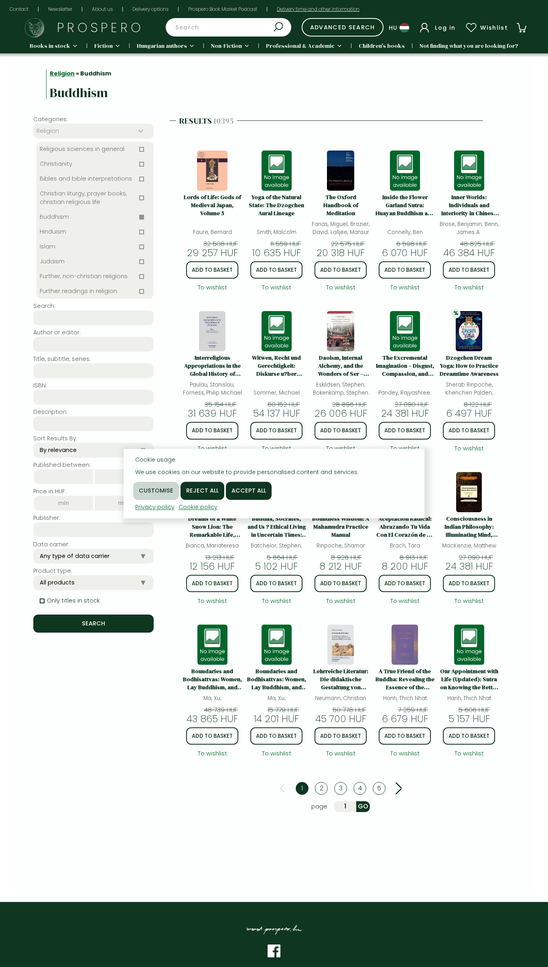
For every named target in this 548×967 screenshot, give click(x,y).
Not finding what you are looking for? (469, 46)
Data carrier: (51, 544)
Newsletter (60, 9)
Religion (62, 73)
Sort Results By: (55, 438)
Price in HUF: (49, 491)
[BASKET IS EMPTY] (521, 27)
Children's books (382, 46)
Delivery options (150, 9)
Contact (19, 9)
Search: (44, 306)
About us (102, 9)
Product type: (52, 571)
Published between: (62, 465)
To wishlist (212, 287)
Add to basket (212, 270)
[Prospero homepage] (34, 27)
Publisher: (46, 518)
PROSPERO (100, 27)
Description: (50, 412)
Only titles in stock (73, 600)
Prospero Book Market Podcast (222, 9)
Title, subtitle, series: (62, 359)
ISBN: (40, 385)
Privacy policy (155, 507)
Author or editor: (57, 332)
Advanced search (342, 27)
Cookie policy (198, 507)
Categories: (50, 119)
